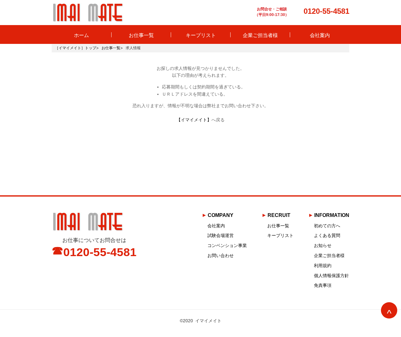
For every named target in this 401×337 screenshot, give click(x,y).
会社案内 (320, 35)
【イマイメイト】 (193, 119)
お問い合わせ (220, 255)
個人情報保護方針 (331, 275)
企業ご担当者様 (260, 35)
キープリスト (201, 35)
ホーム (81, 35)
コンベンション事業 (227, 245)
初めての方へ (327, 225)
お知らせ (322, 245)
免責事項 (322, 285)
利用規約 (322, 265)
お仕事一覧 (141, 35)
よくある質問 (327, 235)
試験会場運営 (220, 235)
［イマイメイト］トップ (75, 48)
